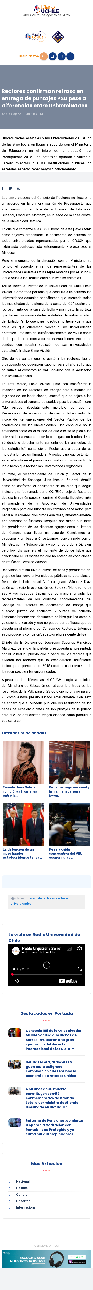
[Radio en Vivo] (44, 56)
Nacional (23, 1181)
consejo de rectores (40, 898)
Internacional (26, 1207)
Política (22, 1188)
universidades (21, 903)
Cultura (21, 1195)
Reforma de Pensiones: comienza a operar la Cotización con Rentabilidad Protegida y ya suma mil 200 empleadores (54, 1127)
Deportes (23, 1201)
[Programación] (53, 56)
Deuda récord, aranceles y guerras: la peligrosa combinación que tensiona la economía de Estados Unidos (51, 1069)
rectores (62, 898)
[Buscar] (62, 56)
